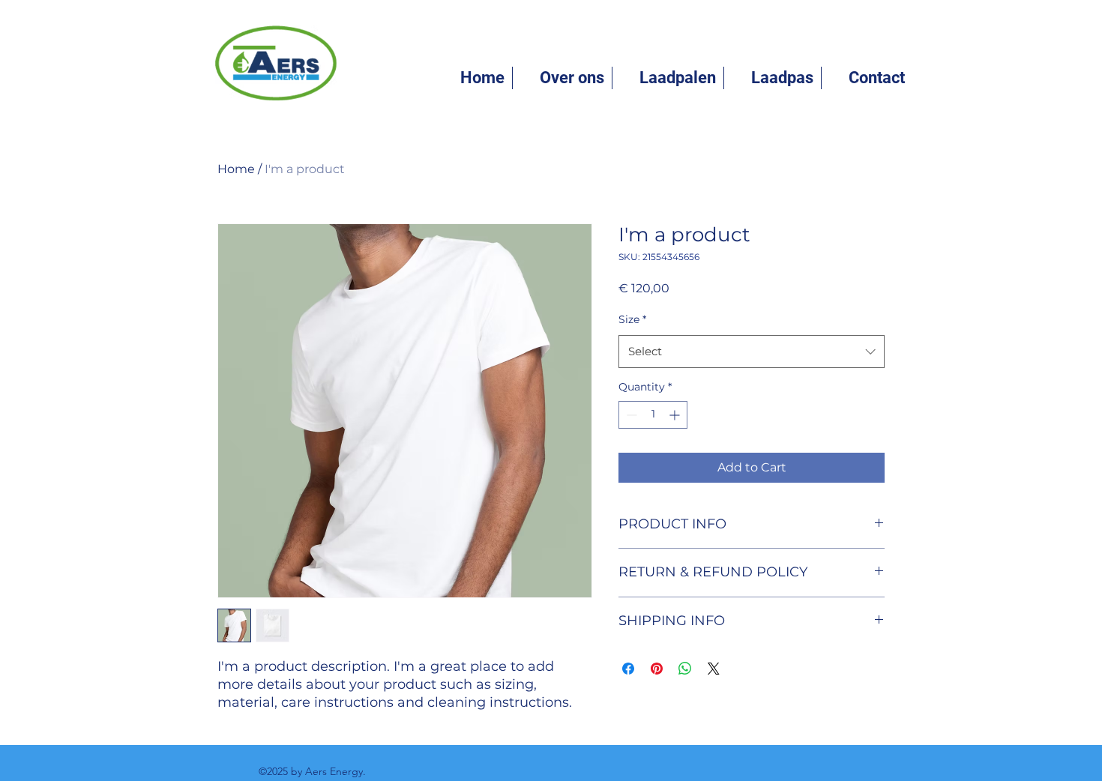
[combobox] (751, 351)
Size (632, 319)
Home (236, 169)
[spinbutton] (652, 415)
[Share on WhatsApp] (685, 669)
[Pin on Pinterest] (657, 669)
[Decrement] (630, 415)
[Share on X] (714, 669)
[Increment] (675, 415)
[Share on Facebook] (628, 669)
